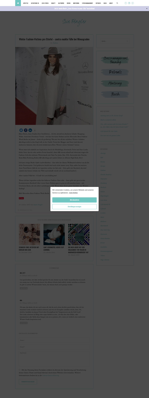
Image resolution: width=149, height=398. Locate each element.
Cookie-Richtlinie (73, 193)
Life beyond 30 (35, 3)
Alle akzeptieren (74, 200)
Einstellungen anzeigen (74, 207)
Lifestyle (25, 3)
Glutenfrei (61, 3)
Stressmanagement (87, 3)
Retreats (98, 3)
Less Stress (45, 3)
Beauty (53, 3)
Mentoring (76, 3)
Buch (105, 3)
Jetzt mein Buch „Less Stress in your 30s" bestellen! (74, 8)
